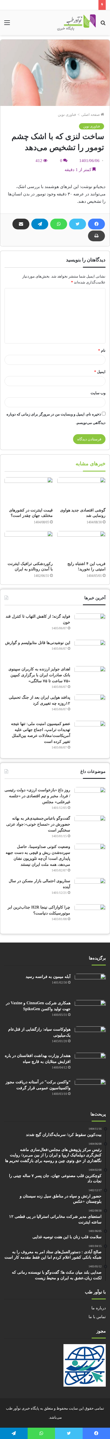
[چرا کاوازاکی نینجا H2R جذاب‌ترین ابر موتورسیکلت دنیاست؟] (89, 915)
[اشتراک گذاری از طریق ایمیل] (20, 224)
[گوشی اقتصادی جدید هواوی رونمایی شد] (81, 490)
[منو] (7, 24)
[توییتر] (77, 224)
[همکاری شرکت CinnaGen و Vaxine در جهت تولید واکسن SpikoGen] (90, 1010)
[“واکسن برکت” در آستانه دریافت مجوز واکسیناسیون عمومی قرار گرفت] (90, 1089)
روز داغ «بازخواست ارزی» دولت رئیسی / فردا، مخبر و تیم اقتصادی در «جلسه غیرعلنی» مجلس (37, 796)
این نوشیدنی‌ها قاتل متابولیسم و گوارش (37, 643)
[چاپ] (96, 236)
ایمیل (99, 372)
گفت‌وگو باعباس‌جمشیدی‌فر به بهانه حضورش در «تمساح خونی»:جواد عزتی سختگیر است (38, 824)
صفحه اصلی (91, 114)
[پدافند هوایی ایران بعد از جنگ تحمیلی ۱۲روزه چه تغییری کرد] (89, 705)
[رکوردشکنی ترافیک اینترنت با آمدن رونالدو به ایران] (29, 544)
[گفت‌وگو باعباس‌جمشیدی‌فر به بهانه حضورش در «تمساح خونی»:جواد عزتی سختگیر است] (89, 826)
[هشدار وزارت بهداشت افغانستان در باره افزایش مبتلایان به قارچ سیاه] (90, 1063)
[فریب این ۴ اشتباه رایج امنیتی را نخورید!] (81, 544)
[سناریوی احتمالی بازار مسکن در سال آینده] (89, 888)
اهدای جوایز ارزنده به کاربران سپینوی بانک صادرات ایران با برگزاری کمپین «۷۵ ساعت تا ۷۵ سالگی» (39, 675)
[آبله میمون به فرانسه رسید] (90, 984)
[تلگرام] (39, 224)
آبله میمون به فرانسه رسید (48, 977)
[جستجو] (103, 24)
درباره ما (98, 1308)
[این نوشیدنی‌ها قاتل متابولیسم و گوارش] (89, 650)
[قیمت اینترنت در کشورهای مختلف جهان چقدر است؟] (29, 490)
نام (101, 350)
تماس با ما (97, 1317)
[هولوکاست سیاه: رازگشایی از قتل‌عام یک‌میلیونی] (90, 1037)
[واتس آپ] (58, 224)
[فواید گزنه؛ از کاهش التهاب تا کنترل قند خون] (89, 624)
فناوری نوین (67, 114)
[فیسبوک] (96, 224)
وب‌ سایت (98, 393)
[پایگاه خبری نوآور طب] (76, 22)
